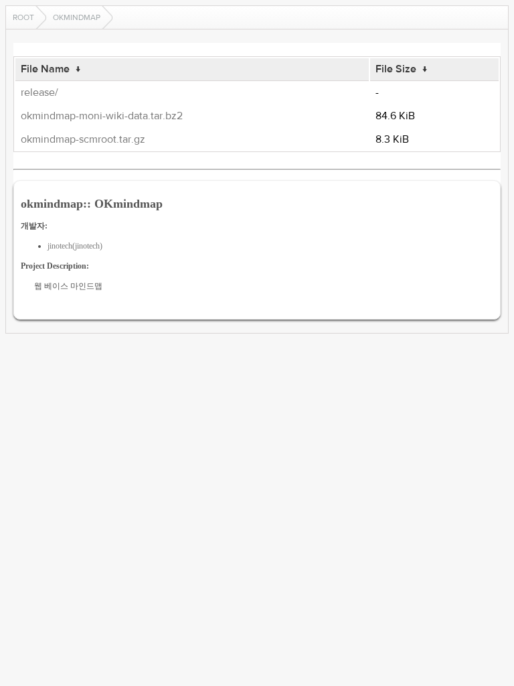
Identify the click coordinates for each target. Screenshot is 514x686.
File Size (395, 69)
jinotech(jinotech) (75, 246)
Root (23, 17)
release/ (39, 92)
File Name (45, 69)
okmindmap (76, 17)
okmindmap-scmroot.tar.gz (83, 139)
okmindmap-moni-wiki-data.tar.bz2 (102, 116)
